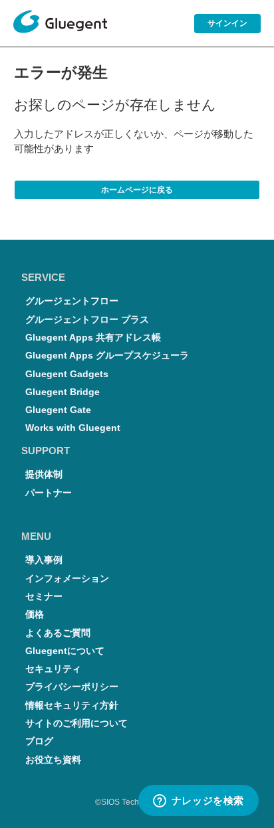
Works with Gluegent (72, 428)
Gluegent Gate (58, 410)
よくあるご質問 (57, 633)
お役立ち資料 (53, 760)
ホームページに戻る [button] (137, 190)
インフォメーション (67, 579)
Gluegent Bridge (62, 392)
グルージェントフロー (71, 301)
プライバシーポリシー (71, 687)
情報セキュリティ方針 (71, 705)
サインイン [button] (227, 23)
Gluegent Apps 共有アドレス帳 (93, 338)
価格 (34, 615)
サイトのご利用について (76, 723)
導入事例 (44, 560)
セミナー (44, 597)
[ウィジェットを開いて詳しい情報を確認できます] (198, 801)
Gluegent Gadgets (66, 374)
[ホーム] (60, 24)
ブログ (39, 741)
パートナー (48, 493)
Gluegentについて (64, 651)
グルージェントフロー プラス (87, 320)
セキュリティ (53, 669)
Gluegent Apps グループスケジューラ (107, 356)
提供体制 (44, 474)
